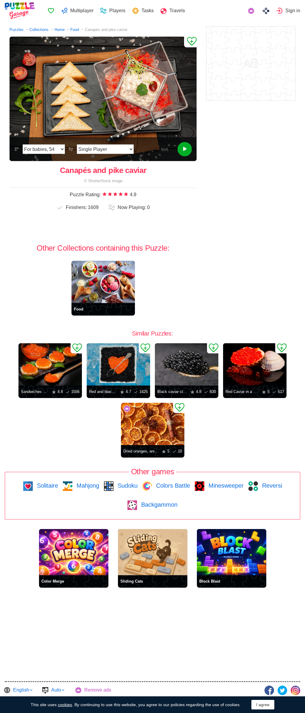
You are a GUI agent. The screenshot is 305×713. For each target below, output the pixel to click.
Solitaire (46, 485)
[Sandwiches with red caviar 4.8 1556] (50, 364)
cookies (65, 704)
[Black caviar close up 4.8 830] (186, 364)
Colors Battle (172, 485)
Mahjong (87, 485)
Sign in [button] (292, 10)
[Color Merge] (73, 552)
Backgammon (158, 504)
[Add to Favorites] (190, 42)
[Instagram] (295, 690)
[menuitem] (50, 11)
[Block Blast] (231, 552)
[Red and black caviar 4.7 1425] (118, 364)
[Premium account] (252, 11)
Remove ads (97, 689)
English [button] (21, 689)
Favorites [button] (51, 11)
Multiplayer (82, 10)
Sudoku (127, 485)
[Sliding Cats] (152, 552)
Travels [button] (177, 10)
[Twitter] (282, 690)
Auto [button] (56, 689)
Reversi (271, 485)
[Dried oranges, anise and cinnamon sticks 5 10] (152, 424)
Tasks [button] (147, 10)
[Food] (103, 282)
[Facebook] (269, 690)
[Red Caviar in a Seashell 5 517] (255, 364)
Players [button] (117, 10)
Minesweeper (225, 485)
